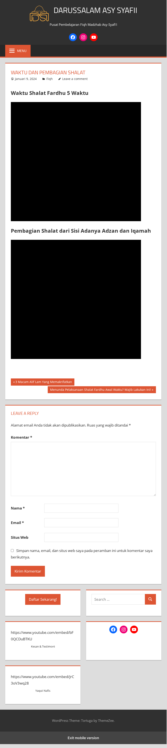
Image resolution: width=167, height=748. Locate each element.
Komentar (21, 437)
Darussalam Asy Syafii (95, 10)
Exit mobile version (83, 738)
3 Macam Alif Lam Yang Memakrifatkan (43, 383)
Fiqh (49, 79)
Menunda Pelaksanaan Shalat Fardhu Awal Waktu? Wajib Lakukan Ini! (100, 390)
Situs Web (19, 537)
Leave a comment (75, 79)
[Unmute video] (76, 161)
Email (17, 522)
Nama (18, 508)
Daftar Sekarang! (43, 599)
